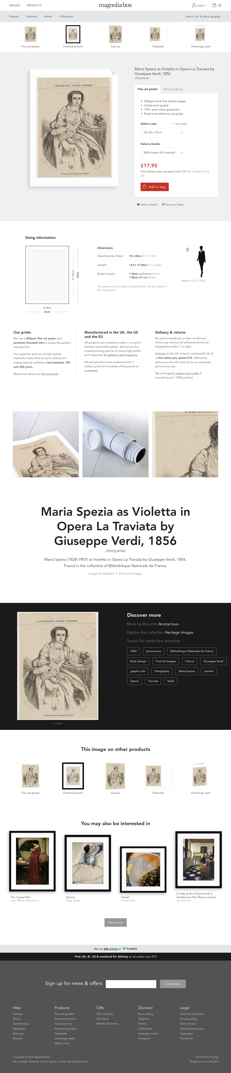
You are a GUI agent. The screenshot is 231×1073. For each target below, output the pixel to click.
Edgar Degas (73, 900)
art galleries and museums (120, 355)
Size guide (181, 123)
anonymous (153, 651)
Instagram (144, 1038)
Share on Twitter (175, 204)
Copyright (186, 1033)
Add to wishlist (149, 204)
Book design (138, 661)
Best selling (145, 1014)
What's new (62, 1043)
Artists (48, 16)
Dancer (70, 897)
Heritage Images (179, 632)
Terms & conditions (192, 1014)
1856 (133, 651)
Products (34, 5)
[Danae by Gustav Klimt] (143, 869)
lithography (162, 671)
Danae (125, 897)
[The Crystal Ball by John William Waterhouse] (32, 862)
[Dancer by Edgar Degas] (88, 864)
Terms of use (188, 1023)
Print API (201, 1057)
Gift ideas (102, 1019)
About (17, 1019)
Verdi (170, 681)
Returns (17, 1038)
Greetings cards (65, 1038)
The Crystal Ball (20, 897)
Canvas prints (63, 1023)
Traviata (153, 681)
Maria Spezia (187, 671)
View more (115, 922)
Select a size (164, 124)
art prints (177, 113)
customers (91, 370)
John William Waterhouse (24, 900)
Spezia (134, 681)
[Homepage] (115, 6)
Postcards (61, 1033)
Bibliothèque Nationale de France (191, 651)
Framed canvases (66, 1028)
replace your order (187, 373)
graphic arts (137, 671)
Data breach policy (192, 1028)
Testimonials (21, 1023)
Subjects (31, 16)
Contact (18, 1014)
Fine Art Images (166, 661)
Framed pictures (65, 1019)
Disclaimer (186, 1038)
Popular (14, 16)
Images (14, 5)
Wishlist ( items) (107, 1023)
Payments (19, 1028)
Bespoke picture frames (43, 1061)
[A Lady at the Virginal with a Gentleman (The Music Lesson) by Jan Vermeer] (198, 860)
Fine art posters (64, 1014)
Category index (148, 1033)
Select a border (150, 144)
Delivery (160, 353)
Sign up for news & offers (73, 983)
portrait (208, 671)
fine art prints (49, 374)
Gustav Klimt (128, 900)
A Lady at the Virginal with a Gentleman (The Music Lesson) (196, 895)
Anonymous (142, 78)
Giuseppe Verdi (213, 661)
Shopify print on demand (204, 1061)
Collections (66, 16)
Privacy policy (188, 1019)
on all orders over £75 (115, 956)
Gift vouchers (104, 1014)
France (189, 661)
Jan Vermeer (183, 900)
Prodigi (214, 1057)
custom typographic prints (73, 1061)
